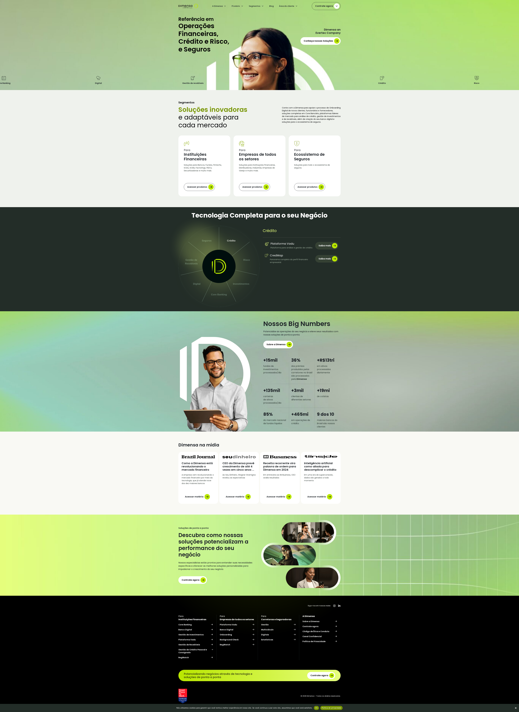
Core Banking (185, 624)
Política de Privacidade (314, 641)
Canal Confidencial (312, 636)
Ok (316, 708)
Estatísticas (267, 639)
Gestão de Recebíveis (189, 644)
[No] (515, 708)
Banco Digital (185, 629)
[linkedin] (339, 605)
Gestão (265, 624)
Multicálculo (267, 629)
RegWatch (183, 657)
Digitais (265, 634)
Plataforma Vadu (187, 639)
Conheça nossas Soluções (318, 40)
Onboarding (226, 634)
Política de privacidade (331, 708)
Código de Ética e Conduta (315, 631)
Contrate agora (324, 6)
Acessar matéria (194, 496)
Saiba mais (325, 245)
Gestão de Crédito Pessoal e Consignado (192, 651)
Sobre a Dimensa (276, 344)
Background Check (229, 639)
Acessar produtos (197, 186)
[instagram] (334, 605)
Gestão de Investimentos (191, 634)
